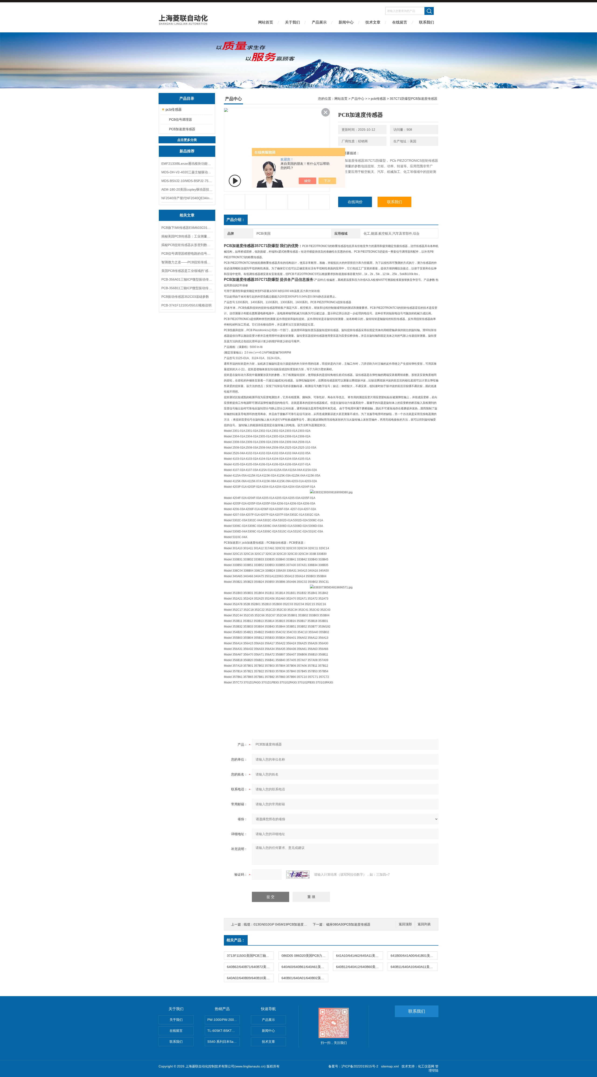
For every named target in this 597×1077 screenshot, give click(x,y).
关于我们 (292, 22)
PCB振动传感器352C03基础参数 (185, 296)
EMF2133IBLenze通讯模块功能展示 (187, 163)
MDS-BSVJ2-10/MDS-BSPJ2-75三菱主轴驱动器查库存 (187, 181)
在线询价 (355, 202)
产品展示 (319, 22)
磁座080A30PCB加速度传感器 (348, 924)
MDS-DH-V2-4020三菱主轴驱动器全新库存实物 (187, 172)
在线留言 (399, 22)
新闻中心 (346, 22)
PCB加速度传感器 (182, 129)
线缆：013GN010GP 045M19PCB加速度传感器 (278, 924)
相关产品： (235, 940)
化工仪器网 (426, 1066)
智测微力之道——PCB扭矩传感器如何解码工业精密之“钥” (187, 262)
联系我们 (426, 22)
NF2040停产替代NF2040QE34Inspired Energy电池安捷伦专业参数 (187, 198)
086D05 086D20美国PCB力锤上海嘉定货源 (304, 955)
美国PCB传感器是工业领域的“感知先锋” (187, 271)
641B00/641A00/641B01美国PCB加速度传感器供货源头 (414, 955)
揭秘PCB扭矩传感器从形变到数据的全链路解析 (187, 245)
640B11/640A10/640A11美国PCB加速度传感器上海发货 (414, 967)
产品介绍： (235, 220)
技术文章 (372, 22)
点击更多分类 (187, 140)
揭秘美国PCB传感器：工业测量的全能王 (187, 236)
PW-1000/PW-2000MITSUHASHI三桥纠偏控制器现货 (223, 1020)
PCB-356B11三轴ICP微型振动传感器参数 (187, 288)
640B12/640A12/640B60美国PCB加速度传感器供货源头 (359, 967)
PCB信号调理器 (180, 119)
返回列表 (424, 924)
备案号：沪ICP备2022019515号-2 (353, 1066)
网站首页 (265, 22)
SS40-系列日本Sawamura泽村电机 (223, 1041)
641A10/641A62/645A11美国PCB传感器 (359, 955)
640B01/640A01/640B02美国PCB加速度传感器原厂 (304, 978)
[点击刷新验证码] (297, 874)
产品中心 (357, 98)
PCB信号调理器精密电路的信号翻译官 (187, 253)
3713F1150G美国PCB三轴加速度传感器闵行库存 (250, 955)
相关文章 (187, 215)
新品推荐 (187, 151)
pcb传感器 (174, 109)
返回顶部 (405, 924)
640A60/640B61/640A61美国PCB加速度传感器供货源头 (304, 967)
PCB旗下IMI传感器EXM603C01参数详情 (187, 228)
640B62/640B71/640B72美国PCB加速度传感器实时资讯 (250, 967)
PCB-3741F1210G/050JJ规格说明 (186, 305)
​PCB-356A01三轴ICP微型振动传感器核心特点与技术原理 (187, 279)
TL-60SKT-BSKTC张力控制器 (223, 1030)
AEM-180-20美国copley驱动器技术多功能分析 (187, 189)
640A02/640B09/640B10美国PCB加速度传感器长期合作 (250, 978)
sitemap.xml (390, 1066)
